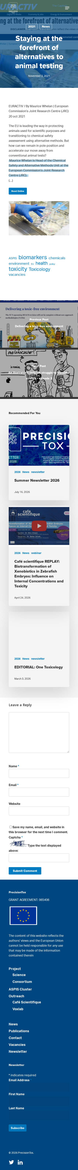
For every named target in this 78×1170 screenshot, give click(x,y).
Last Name (16, 1108)
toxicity (18, 269)
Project (15, 969)
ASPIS (13, 258)
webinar (36, 553)
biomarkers (33, 257)
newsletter (38, 472)
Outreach (16, 996)
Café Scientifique (26, 1002)
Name (14, 766)
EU (32, 264)
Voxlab (17, 1009)
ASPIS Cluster (20, 989)
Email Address (20, 1080)
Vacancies (17, 1045)
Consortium (22, 982)
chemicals (57, 258)
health (42, 263)
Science (19, 975)
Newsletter (18, 1051)
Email (14, 785)
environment (19, 264)
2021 (31, 26)
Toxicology (39, 269)
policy (52, 264)
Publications (19, 1031)
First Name (16, 1094)
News (46, 26)
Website (14, 803)
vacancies (17, 275)
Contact (15, 1038)
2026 (17, 472)
